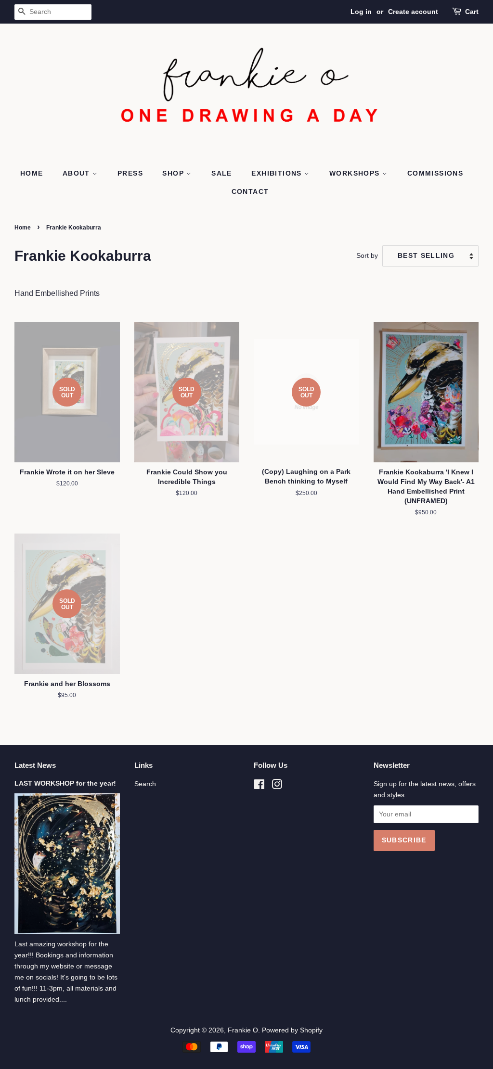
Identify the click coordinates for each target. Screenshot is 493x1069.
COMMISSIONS (435, 173)
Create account (413, 11)
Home (22, 227)
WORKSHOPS (355, 173)
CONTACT (250, 191)
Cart (472, 11)
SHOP (174, 173)
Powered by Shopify (292, 1030)
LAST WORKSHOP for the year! (65, 783)
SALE (221, 173)
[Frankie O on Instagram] (277, 786)
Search (145, 784)
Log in (361, 11)
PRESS (130, 173)
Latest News (35, 765)
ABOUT (77, 173)
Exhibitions (277, 173)
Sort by (367, 255)
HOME (31, 173)
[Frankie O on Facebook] (259, 786)
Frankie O (243, 1030)
